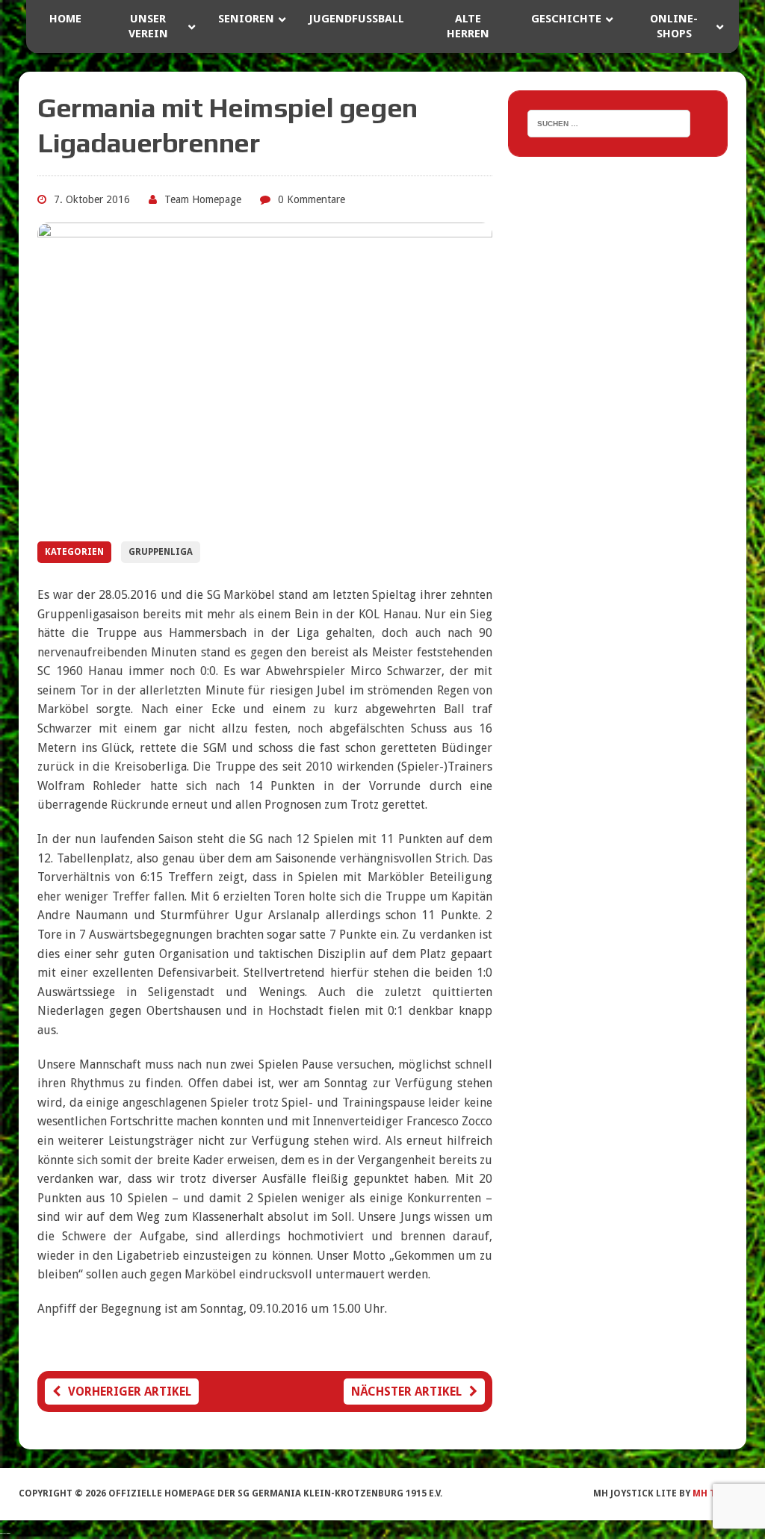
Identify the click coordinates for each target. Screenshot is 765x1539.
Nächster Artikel (406, 1391)
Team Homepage (202, 199)
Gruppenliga (160, 552)
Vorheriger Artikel (129, 1391)
